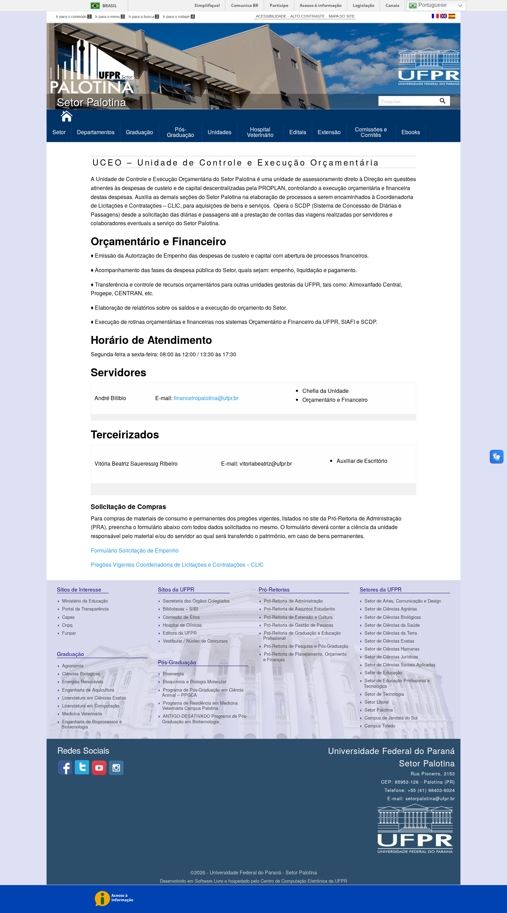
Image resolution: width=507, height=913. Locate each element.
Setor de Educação (383, 672)
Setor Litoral (377, 701)
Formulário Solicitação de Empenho (135, 550)
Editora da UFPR (180, 632)
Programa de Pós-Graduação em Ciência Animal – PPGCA (202, 692)
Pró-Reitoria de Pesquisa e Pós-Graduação (306, 646)
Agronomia (72, 665)
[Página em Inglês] (444, 15)
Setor (59, 132)
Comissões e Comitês (371, 132)
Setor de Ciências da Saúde (392, 625)
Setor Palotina (379, 709)
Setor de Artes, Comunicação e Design (403, 600)
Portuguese (432, 5)
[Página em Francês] (436, 15)
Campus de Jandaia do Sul (391, 717)
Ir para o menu (109, 16)
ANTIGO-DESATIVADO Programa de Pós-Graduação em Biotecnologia (204, 719)
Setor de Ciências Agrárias (391, 609)
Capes (68, 617)
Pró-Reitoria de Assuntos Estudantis (299, 609)
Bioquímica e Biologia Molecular (194, 681)
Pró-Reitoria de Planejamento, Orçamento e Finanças (305, 656)
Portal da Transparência (85, 609)
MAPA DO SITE (342, 16)
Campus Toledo (380, 725)
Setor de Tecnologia (384, 694)
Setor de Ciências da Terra (391, 632)
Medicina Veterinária (82, 713)
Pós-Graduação (180, 132)
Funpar (69, 632)
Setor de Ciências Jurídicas (391, 656)
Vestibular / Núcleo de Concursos (195, 640)
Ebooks (410, 132)
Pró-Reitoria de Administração (293, 600)
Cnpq (67, 625)
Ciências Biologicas (81, 673)
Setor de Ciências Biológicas (393, 617)
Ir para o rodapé (178, 16)
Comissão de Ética (181, 617)
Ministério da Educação (85, 600)
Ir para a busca (143, 16)
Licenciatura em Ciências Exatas (94, 697)
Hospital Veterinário (260, 132)
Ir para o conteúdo (73, 16)
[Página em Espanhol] (451, 15)
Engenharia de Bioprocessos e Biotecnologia (91, 724)
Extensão (329, 132)
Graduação (139, 132)
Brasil (109, 6)
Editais (297, 132)
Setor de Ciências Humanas (392, 648)
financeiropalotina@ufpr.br (206, 398)
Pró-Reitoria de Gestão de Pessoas (298, 625)
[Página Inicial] (66, 118)
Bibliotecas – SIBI (180, 609)
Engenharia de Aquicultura (88, 689)
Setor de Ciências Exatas (389, 640)
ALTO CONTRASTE (307, 16)
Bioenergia (173, 673)
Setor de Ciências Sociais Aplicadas (400, 664)
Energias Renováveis (82, 681)
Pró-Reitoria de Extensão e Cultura (298, 617)
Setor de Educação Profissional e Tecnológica (397, 683)
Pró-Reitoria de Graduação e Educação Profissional (302, 635)
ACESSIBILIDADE (271, 16)
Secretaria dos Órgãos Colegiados (196, 600)
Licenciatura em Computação (90, 705)
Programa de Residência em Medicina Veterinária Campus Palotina (200, 705)
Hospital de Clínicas (182, 625)
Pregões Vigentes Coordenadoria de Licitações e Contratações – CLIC (177, 564)
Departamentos (96, 132)
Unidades (219, 132)
